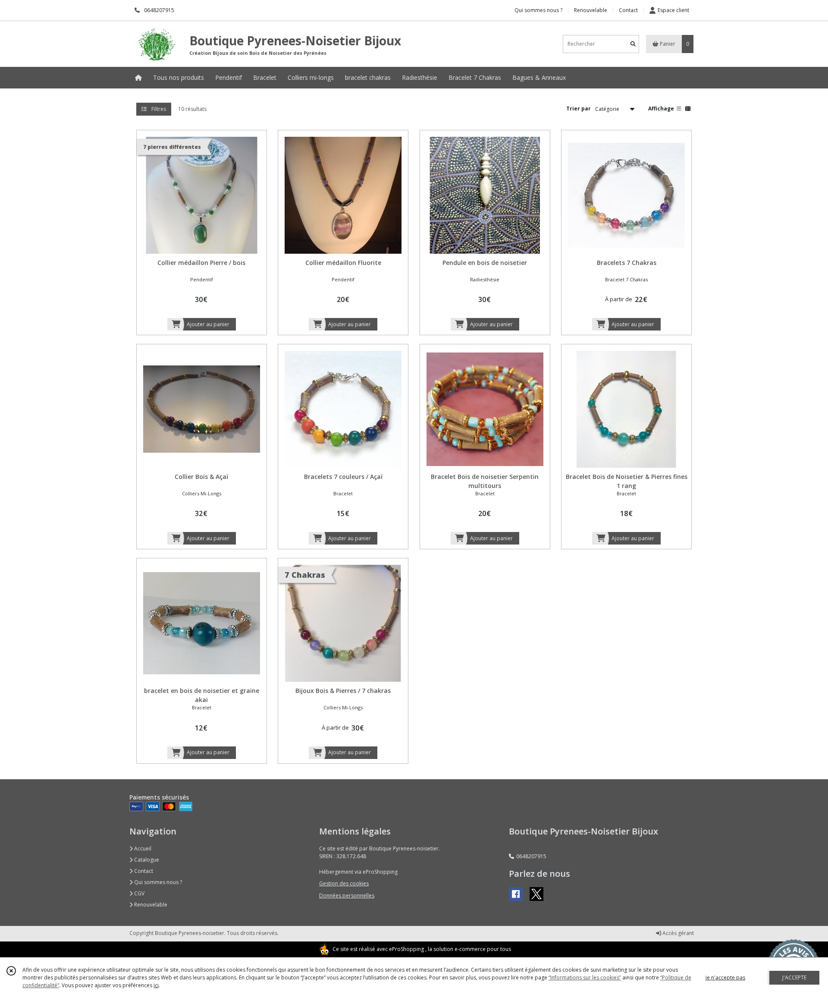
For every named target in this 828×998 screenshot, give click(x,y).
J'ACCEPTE (794, 977)
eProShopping (406, 949)
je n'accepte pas (725, 977)
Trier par (578, 108)
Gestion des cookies (344, 883)
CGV (138, 893)
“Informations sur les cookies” (585, 977)
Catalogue (146, 859)
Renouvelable (150, 904)
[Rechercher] (633, 43)
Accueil (142, 848)
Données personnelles (346, 895)
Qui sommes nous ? (157, 882)
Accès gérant (677, 933)
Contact (628, 10)
